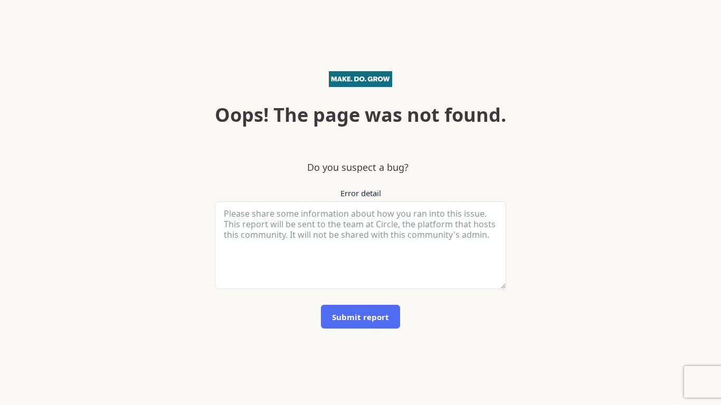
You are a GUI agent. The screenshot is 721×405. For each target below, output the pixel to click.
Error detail (360, 193)
